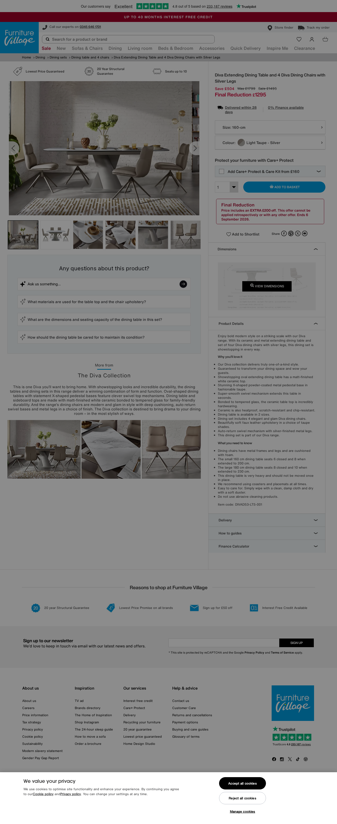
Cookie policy (43, 794)
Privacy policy (70, 794)
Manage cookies (242, 811)
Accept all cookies (242, 783)
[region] (168, 798)
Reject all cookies (242, 798)
